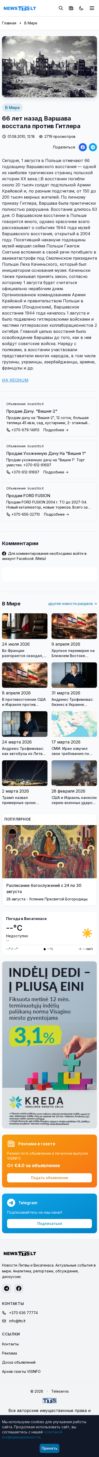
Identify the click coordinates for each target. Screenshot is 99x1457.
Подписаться (49, 1223)
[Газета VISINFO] (71, 8)
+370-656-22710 (25, 514)
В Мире (30, 23)
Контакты (10, 1344)
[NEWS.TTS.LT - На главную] (20, 8)
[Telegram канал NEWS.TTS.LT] (6, 1288)
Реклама (9, 1353)
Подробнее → (56, 430)
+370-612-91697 (25, 472)
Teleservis (60, 1391)
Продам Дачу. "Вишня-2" (31, 411)
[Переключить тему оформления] (81, 8)
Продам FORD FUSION (28, 495)
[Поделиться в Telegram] (93, 147)
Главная (9, 23)
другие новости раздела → (72, 603)
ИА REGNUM (15, 380)
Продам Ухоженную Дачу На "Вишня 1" (46, 453)
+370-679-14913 (25, 430)
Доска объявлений (19, 1362)
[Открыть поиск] (60, 8)
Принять (49, 1448)
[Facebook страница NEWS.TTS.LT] (18, 1288)
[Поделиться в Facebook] (83, 147)
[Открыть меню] (92, 8)
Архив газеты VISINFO (21, 1371)
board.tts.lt (36, 404)
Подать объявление (49, 1178)
